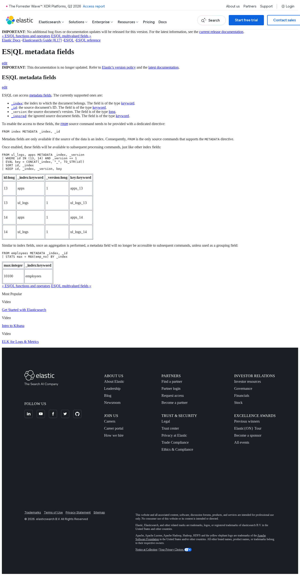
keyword (127, 103)
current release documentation (221, 32)
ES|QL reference (88, 40)
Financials (241, 396)
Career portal (113, 428)
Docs (162, 22)
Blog (107, 396)
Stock (238, 403)
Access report (94, 6)
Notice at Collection (146, 549)
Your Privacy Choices (171, 549)
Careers (109, 421)
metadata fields (40, 95)
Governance (243, 388)
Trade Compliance (175, 442)
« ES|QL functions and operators (26, 36)
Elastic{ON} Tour (247, 428)
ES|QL (69, 40)
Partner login (170, 388)
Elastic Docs (11, 40)
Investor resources (247, 381)
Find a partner (171, 381)
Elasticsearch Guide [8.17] (42, 40)
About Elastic (114, 381)
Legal (165, 421)
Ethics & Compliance (177, 449)
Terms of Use (53, 512)
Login (290, 6)
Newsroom (112, 403)
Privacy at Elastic (174, 435)
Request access (172, 396)
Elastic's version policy (119, 67)
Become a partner (174, 403)
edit (4, 63)
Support (266, 6)
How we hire (114, 435)
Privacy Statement (78, 512)
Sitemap (99, 512)
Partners (250, 6)
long (112, 112)
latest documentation (163, 67)
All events (241, 442)
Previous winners (247, 421)
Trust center (170, 428)
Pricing (149, 22)
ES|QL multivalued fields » (71, 36)
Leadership (112, 388)
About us (233, 6)
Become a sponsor (247, 435)
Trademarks (32, 512)
